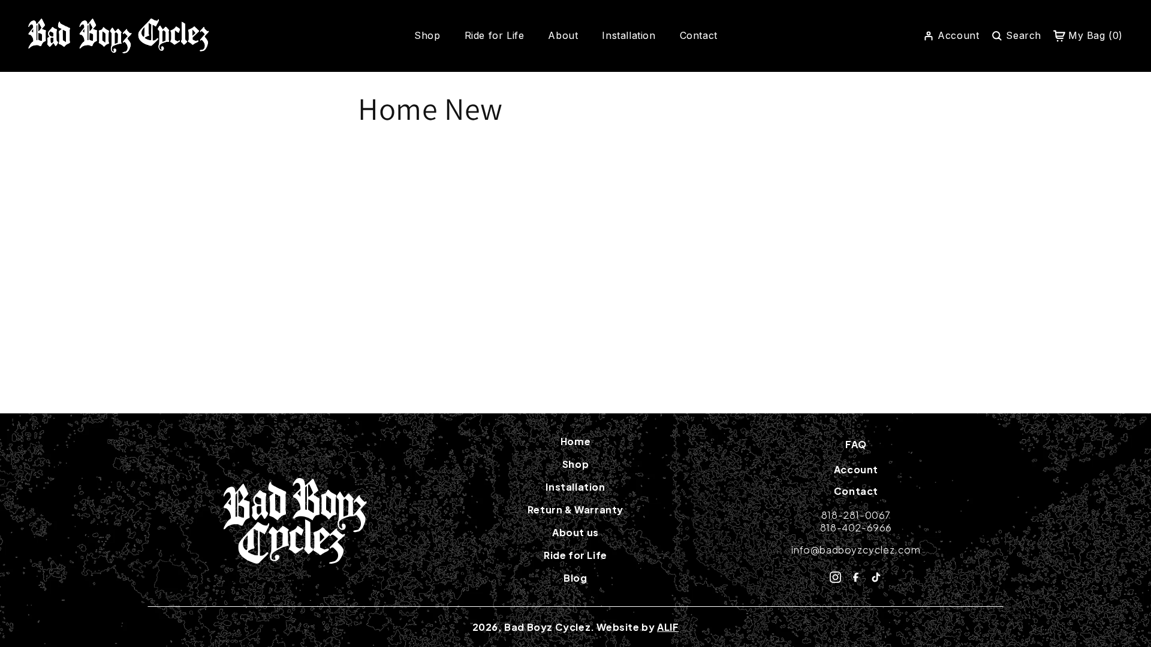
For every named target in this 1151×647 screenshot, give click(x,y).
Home (575, 441)
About (563, 35)
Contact (699, 35)
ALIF (668, 627)
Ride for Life (495, 35)
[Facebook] (855, 577)
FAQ (856, 444)
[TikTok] (876, 577)
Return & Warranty (575, 509)
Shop (427, 35)
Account (856, 469)
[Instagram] (835, 577)
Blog (575, 578)
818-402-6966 (856, 527)
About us (575, 532)
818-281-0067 (856, 515)
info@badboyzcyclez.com (855, 549)
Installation (628, 35)
